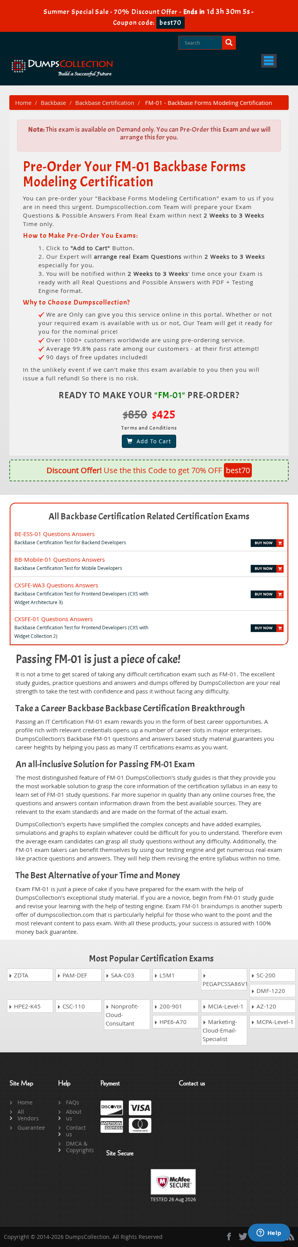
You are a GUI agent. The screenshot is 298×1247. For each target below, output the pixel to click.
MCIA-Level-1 (225, 1006)
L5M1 (166, 975)
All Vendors (28, 1115)
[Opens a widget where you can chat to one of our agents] (269, 1233)
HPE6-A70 (172, 1022)
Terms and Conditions (149, 428)
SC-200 (265, 975)
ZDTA (20, 975)
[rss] (290, 1236)
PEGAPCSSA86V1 (225, 983)
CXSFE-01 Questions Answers (53, 619)
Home (23, 102)
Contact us (76, 1130)
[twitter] (243, 1236)
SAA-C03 (121, 975)
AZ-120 (265, 1006)
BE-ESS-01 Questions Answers (54, 534)
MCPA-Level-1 (274, 1022)
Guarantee (28, 1127)
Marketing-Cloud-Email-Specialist (220, 1030)
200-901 (170, 1006)
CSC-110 (73, 1006)
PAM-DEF (74, 975)
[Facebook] (229, 1236)
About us (73, 1115)
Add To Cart (152, 441)
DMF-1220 (270, 990)
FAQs (72, 1102)
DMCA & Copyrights (77, 1146)
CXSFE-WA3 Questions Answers (56, 585)
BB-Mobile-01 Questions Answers (59, 559)
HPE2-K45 (26, 1006)
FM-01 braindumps (208, 906)
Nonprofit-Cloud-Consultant (122, 1014)
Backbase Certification (104, 102)
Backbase (53, 102)
